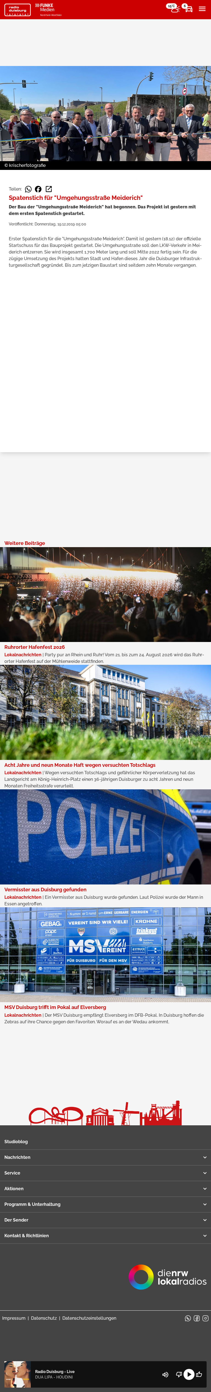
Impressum (14, 1318)
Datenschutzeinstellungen (89, 1318)
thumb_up (199, 1374)
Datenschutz (44, 1318)
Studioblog (16, 1141)
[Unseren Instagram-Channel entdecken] (205, 1318)
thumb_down (179, 1374)
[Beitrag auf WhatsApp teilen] (28, 189)
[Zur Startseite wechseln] (17, 10)
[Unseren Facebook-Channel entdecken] (196, 1318)
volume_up (165, 1375)
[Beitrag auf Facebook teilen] (38, 189)
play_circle (189, 1374)
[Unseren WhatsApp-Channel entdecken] (188, 1318)
